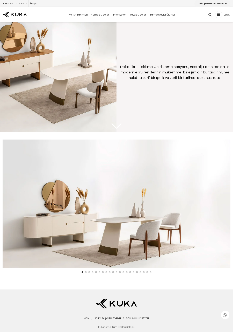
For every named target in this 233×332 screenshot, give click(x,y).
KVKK (87, 318)
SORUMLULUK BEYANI (137, 318)
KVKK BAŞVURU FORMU (108, 318)
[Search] (210, 14)
